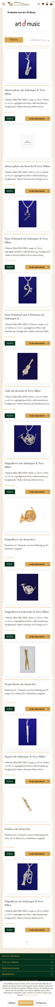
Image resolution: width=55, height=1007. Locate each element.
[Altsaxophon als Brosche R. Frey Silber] (27, 141)
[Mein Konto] (47, 4)
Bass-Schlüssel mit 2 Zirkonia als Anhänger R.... (24, 317)
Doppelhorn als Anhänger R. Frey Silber (24, 465)
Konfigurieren (41, 1003)
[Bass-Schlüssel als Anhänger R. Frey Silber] (27, 214)
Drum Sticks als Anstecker (20, 684)
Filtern (14, 40)
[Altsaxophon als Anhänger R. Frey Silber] (27, 65)
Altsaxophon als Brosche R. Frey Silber (27, 166)
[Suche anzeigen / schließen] (39, 4)
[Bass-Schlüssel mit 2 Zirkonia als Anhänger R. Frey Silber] (27, 290)
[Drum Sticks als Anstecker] (27, 659)
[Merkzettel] (43, 4)
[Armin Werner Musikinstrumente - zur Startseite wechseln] (18, 3)
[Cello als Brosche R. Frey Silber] (27, 366)
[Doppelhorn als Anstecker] (27, 514)
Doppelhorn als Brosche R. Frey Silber (27, 612)
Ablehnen (12, 1003)
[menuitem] (4, 4)
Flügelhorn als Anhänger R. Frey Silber (24, 903)
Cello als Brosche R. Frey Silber (23, 391)
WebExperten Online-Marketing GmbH (24, 980)
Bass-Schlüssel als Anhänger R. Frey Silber (26, 241)
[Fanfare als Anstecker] (27, 804)
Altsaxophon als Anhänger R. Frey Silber (25, 92)
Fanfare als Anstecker (18, 829)
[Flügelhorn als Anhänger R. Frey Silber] (27, 876)
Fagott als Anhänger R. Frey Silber (25, 757)
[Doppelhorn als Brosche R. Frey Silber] (27, 587)
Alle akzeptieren (26, 1003)
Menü (4, 4)
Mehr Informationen (30, 995)
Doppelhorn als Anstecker (20, 539)
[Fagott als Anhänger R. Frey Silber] (27, 732)
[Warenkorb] (51, 4)
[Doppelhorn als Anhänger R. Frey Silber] (27, 438)
